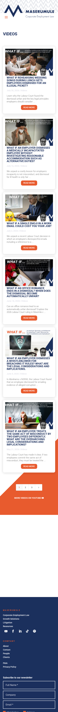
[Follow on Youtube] (6, 631)
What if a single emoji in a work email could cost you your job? (29, 225)
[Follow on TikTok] (27, 631)
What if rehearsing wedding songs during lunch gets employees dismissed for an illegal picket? (27, 81)
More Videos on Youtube (27, 498)
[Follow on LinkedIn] (20, 631)
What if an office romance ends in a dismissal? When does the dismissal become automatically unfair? (29, 292)
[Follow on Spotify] (34, 631)
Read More (29, 107)
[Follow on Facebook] (13, 631)
